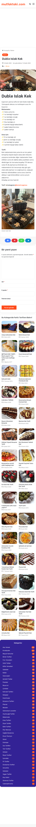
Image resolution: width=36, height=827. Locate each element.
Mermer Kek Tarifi (24, 421)
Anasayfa (6, 50)
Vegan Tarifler (7, 774)
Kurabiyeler (6, 650)
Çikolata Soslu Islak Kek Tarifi (25, 485)
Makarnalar (6, 717)
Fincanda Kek (23, 527)
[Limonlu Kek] (9, 625)
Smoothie (6, 768)
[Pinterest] (15, 240)
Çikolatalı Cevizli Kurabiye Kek (7, 547)
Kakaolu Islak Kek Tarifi (26, 592)
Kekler (12, 50)
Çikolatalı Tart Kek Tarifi (25, 613)
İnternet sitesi (6, 298)
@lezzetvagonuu (21, 185)
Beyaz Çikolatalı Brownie (7, 422)
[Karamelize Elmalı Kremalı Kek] (26, 392)
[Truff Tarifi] (26, 498)
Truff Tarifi (22, 505)
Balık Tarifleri (7, 726)
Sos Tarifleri (6, 745)
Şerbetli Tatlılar (7, 679)
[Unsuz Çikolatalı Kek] (9, 327)
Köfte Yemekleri (8, 666)
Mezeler (5, 707)
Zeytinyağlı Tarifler (9, 714)
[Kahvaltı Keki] (9, 371)
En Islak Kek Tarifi (7, 484)
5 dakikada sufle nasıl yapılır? (9, 506)
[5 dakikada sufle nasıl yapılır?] (9, 498)
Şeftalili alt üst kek (25, 546)
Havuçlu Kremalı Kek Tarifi (9, 592)
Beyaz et (5, 685)
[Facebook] (8, 240)
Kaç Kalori (6, 777)
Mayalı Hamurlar (8, 653)
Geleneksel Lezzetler (9, 711)
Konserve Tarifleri (8, 701)
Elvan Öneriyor (7, 736)
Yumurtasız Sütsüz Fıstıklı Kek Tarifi (8, 568)
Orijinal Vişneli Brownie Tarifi (9, 443)
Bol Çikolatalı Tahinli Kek (26, 443)
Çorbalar (5, 688)
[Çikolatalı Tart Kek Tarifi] (26, 604)
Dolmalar (5, 742)
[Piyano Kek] (26, 559)
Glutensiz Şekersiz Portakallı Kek (25, 380)
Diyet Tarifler (7, 723)
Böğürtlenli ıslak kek (8, 612)
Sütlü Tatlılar (7, 663)
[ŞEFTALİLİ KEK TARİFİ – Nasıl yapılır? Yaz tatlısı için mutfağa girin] (9, 346)
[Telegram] (28, 240)
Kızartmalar (6, 698)
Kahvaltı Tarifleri (8, 692)
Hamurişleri (6, 676)
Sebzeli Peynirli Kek (25, 633)
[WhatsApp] (21, 240)
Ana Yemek (6, 647)
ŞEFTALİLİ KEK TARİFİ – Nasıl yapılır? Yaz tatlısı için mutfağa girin (9, 357)
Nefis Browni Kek (24, 335)
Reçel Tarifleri (7, 755)
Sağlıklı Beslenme (8, 733)
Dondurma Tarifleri (9, 764)
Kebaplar (5, 695)
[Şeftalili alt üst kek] (26, 538)
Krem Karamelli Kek (25, 354)
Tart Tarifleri (6, 749)
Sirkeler (5, 752)
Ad (3, 282)
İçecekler (6, 758)
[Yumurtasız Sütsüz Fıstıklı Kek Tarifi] (9, 559)
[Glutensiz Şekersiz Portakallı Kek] (26, 371)
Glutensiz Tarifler (8, 780)
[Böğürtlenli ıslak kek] (9, 604)
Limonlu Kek (6, 633)
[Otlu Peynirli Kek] (9, 519)
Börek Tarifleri (7, 657)
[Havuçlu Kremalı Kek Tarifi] (9, 581)
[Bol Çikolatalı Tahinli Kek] (26, 434)
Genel (4, 739)
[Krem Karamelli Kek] (26, 346)
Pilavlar (5, 704)
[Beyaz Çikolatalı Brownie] (9, 413)
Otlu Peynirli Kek (7, 527)
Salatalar (5, 669)
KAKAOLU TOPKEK (7, 400)
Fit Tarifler (6, 761)
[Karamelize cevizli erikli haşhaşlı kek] (9, 455)
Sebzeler (5, 771)
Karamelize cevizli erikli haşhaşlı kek (8, 464)
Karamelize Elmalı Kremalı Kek (25, 401)
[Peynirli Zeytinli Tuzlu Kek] (26, 455)
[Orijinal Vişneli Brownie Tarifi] (9, 434)
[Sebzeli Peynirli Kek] (26, 625)
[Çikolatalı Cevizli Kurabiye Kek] (9, 538)
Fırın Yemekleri (7, 660)
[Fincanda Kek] (26, 519)
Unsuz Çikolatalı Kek (8, 335)
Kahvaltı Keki (6, 379)
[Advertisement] (18, 27)
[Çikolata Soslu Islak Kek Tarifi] (26, 476)
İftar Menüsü (7, 730)
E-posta (5, 290)
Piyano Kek (22, 567)
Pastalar (5, 682)
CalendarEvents (8, 783)
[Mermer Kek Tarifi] (26, 413)
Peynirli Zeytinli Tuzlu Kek (26, 464)
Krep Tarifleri (7, 720)
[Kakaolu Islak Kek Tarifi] (26, 582)
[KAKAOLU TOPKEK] (9, 392)
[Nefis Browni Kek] (26, 327)
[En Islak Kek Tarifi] (9, 476)
